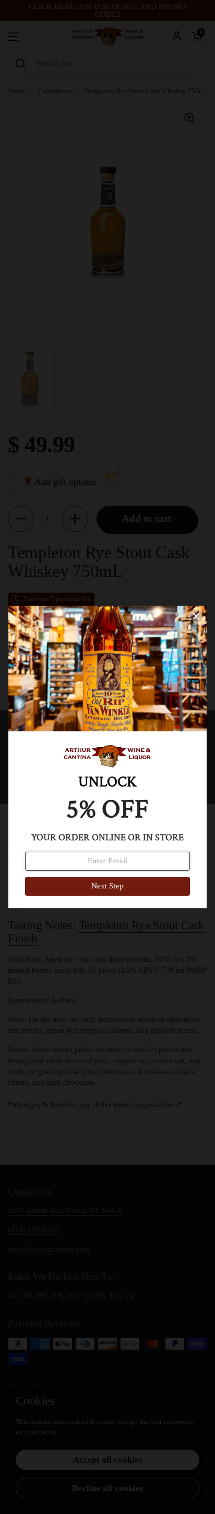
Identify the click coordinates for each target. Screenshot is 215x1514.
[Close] (196, 616)
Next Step (107, 886)
